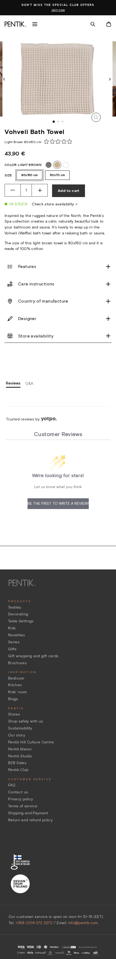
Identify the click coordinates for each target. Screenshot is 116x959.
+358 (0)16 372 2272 (34, 923)
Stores (14, 714)
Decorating (18, 614)
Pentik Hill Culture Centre (31, 742)
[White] (66, 165)
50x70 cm (57, 175)
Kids (12, 628)
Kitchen (15, 685)
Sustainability (20, 728)
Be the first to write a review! (58, 503)
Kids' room (17, 692)
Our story (16, 735)
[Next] (110, 79)
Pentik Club (18, 770)
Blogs (13, 699)
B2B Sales (17, 763)
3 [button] (63, 122)
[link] (59, 141)
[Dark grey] (49, 165)
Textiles (14, 607)
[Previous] (4, 79)
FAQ (11, 785)
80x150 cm (29, 175)
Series (13, 642)
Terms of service (22, 806)
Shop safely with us (25, 721)
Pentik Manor (20, 749)
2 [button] (58, 122)
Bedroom (16, 678)
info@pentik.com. (83, 923)
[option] (58, 8)
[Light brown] (57, 165)
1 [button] (54, 122)
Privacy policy (20, 799)
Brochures (17, 663)
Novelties (16, 635)
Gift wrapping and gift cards (33, 656)
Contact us (18, 792)
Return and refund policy (30, 820)
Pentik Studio (20, 756)
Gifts (12, 649)
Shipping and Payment (28, 813)
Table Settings (21, 621)
